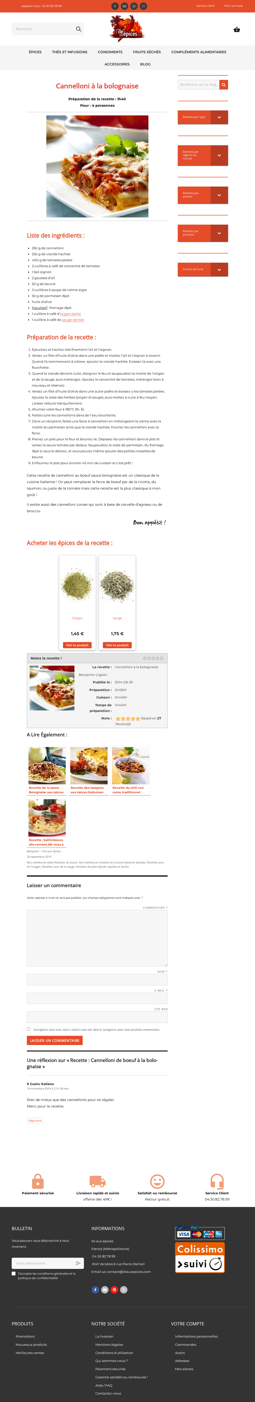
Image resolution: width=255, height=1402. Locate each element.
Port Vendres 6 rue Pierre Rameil (118, 1264)
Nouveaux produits (31, 1345)
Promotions (25, 1336)
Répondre (35, 1120)
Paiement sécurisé (110, 1369)
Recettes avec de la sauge (58, 866)
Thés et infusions (69, 52)
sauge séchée (73, 320)
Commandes (185, 1345)
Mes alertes (184, 1369)
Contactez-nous (108, 1393)
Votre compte (187, 1324)
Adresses (182, 1361)
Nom (162, 971)
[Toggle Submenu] (219, 117)
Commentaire (155, 907)
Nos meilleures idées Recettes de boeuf (52, 862)
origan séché (70, 314)
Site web (161, 1009)
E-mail (161, 990)
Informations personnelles (196, 1336)
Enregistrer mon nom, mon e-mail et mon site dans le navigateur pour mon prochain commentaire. (97, 1029)
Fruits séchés (147, 52)
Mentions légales (109, 1345)
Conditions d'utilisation (114, 1353)
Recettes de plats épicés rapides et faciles (102, 866)
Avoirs (180, 1353)
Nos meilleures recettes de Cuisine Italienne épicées (112, 862)
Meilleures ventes (30, 1353)
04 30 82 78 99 (103, 1256)
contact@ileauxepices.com (129, 1272)
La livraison (104, 1336)
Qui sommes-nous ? (111, 1361)
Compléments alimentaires (198, 52)
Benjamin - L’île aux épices (44, 851)
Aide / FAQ (103, 1385)
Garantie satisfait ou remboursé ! (121, 1377)
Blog (145, 64)
